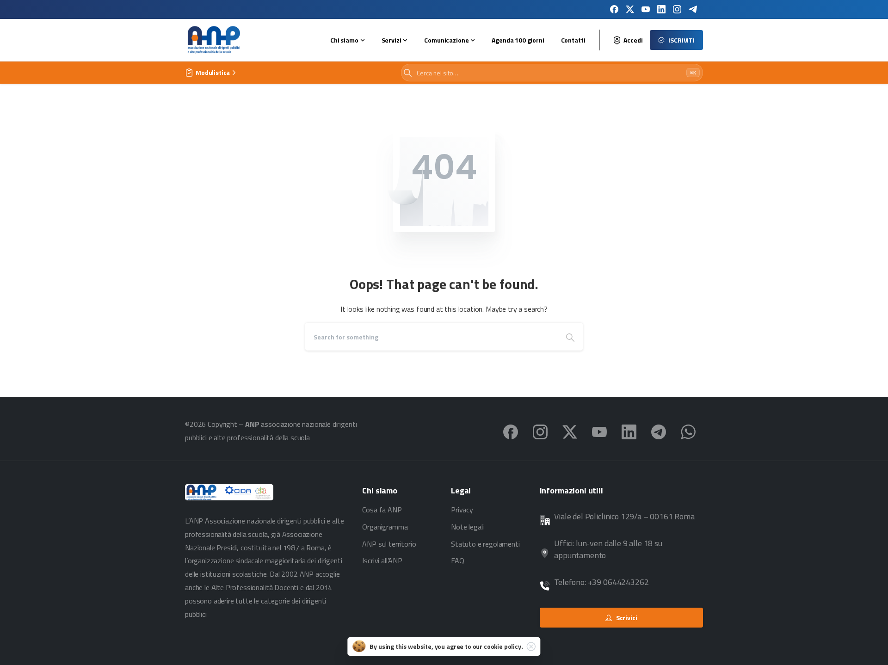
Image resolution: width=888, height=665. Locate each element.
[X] (630, 9)
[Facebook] (614, 9)
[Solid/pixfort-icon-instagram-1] (540, 431)
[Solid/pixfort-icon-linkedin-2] (629, 431)
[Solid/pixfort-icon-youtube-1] (599, 431)
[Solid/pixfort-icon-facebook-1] (510, 431)
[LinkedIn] (661, 9)
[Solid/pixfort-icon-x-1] (570, 431)
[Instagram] (677, 9)
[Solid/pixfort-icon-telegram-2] (658, 431)
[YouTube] (646, 9)
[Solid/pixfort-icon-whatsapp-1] (688, 431)
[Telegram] (693, 9)
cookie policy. (503, 646)
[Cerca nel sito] (408, 73)
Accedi (632, 40)
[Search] (570, 337)
